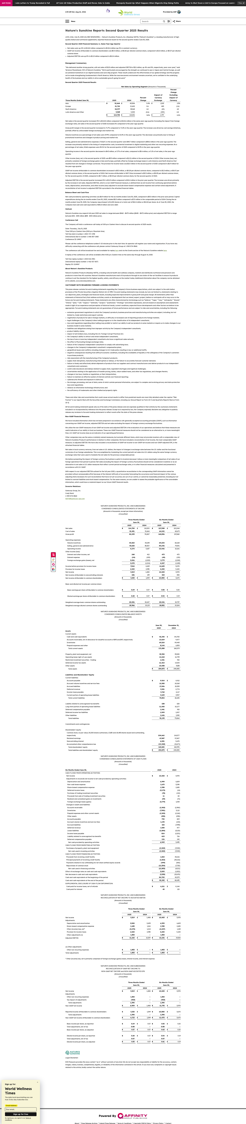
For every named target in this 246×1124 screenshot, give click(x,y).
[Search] (164, 21)
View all (241, 3)
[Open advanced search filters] (168, 21)
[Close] (37, 1082)
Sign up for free (20, 1114)
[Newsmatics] (53, 569)
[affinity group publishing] (53, 564)
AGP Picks (6, 3)
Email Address (11, 1106)
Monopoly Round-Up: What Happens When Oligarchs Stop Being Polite (147, 3)
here (117, 250)
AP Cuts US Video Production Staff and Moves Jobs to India (83, 3)
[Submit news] (53, 554)
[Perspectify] (53, 559)
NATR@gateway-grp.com (75, 499)
